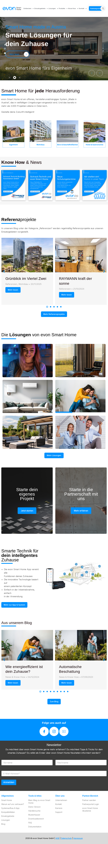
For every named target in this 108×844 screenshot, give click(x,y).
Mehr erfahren (81, 510)
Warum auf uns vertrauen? (12, 804)
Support (58, 812)
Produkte (62, 8)
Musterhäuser (34, 815)
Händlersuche (34, 811)
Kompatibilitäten (8, 812)
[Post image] (27, 255)
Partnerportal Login (90, 804)
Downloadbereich (36, 819)
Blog (3, 824)
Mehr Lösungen (54, 455)
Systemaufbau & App (10, 808)
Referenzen (11, 284)
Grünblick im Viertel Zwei (25, 279)
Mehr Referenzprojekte (54, 314)
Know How (72, 8)
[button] (92, 73)
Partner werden (89, 800)
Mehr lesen (13, 290)
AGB (57, 838)
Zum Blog (54, 701)
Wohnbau (23, 284)
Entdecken (27, 8)
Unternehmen (61, 800)
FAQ (30, 823)
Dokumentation (34, 827)
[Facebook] (44, 731)
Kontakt (81, 8)
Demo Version (34, 807)
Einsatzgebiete (39, 8)
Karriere (58, 808)
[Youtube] (63, 731)
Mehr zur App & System (14, 605)
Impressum (78, 838)
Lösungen (52, 8)
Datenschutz (66, 838)
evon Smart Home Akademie (90, 809)
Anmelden (8, 782)
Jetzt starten (27, 510)
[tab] (9, 77)
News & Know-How (15, 677)
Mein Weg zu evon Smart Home (39, 801)
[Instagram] (54, 731)
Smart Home (6, 800)
